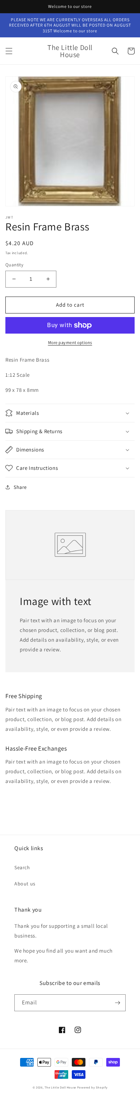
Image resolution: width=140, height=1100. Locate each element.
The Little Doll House (60, 1087)
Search (22, 867)
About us (25, 883)
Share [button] (20, 487)
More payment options (70, 342)
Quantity (14, 265)
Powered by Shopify (92, 1087)
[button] (9, 51)
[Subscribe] (117, 1002)
